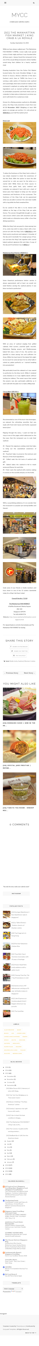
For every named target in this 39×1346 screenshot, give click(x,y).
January (9, 1162)
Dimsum (6, 1040)
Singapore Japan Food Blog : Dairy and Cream (14, 1212)
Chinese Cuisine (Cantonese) (12, 1036)
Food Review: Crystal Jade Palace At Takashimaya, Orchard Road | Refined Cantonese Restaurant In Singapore (16, 1204)
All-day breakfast (9, 1029)
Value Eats (7, 1053)
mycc (20, 15)
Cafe (12, 1033)
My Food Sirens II (11, 1274)
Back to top (30, 1333)
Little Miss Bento (11, 1259)
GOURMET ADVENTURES (14, 1233)
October (9, 1082)
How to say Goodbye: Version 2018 (16, 1256)
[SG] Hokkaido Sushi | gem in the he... (19, 724)
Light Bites (7, 1043)
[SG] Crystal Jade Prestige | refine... (17, 766)
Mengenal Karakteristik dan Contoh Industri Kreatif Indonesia (16, 1235)
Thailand (22, 1050)
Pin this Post (21, 655)
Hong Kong (22, 1040)
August (9, 1141)
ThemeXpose (20, 1326)
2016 (7, 1070)
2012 (7, 1171)
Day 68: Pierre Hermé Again (13, 1276)
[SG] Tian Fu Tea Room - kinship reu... (18, 809)
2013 (7, 1168)
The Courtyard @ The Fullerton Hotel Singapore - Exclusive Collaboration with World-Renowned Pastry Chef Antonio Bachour (16, 1194)
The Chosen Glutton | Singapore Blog (16, 1240)
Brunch (6, 1033)
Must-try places (8, 1046)
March (9, 1156)
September (10, 1085)
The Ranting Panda (11, 1200)
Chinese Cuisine (21, 1033)
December (10, 1076)
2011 (7, 1174)
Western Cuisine (29, 661)
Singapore (19, 1046)
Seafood (21, 661)
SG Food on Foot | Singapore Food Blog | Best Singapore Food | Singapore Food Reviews (16, 1188)
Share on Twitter (21, 651)
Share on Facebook (20, 646)
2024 (7, 1067)
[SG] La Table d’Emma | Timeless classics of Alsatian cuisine (18, 925)
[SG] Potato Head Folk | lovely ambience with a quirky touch (19, 967)
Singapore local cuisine (10, 1050)
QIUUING (8, 1267)
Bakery (19, 1029)
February (10, 1159)
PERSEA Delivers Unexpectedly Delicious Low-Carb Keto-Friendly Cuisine (15, 1227)
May (8, 1150)
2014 (7, 1165)
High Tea (13, 1040)
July (8, 1144)
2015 (7, 1073)
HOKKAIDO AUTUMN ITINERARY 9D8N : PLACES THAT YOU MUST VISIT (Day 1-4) (15, 1216)
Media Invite (13, 661)
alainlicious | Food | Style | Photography (14, 1222)
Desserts (24, 1036)
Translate (18, 1291)
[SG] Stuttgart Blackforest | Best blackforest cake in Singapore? (20, 914)
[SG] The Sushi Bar (17, 1011)
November (10, 1079)
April (8, 1153)
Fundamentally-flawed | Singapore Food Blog (13, 1253)
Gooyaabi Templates (9, 1329)
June (8, 1147)
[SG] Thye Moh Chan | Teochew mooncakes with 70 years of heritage (19, 956)
